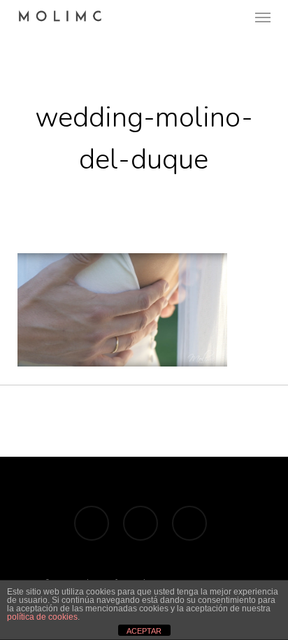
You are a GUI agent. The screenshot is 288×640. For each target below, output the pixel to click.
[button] (263, 17)
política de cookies (42, 617)
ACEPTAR (144, 631)
